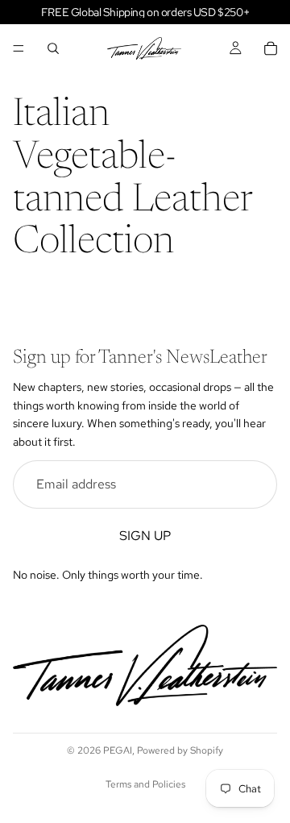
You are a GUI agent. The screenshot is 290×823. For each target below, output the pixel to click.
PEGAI (117, 750)
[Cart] (270, 48)
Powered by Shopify (180, 750)
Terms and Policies (145, 784)
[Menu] (18, 48)
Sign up (145, 535)
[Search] (53, 48)
